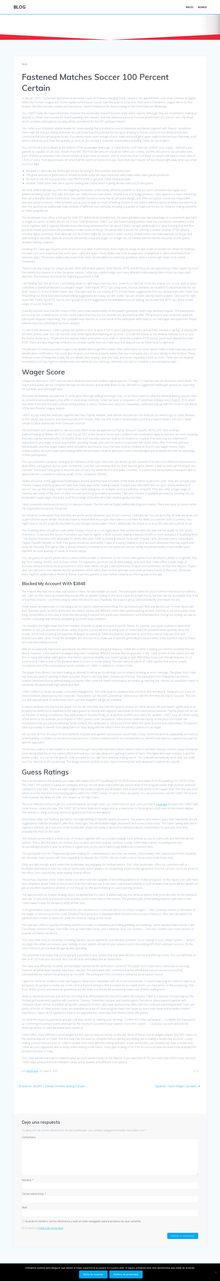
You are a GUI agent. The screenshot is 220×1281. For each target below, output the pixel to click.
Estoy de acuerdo (93, 1274)
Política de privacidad (50, 1228)
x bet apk (161, 804)
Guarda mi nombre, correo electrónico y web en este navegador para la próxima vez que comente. (83, 1221)
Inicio (189, 7)
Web (24, 1207)
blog (24, 63)
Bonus (202, 7)
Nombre (28, 1180)
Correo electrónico (34, 1193)
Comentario (29, 1137)
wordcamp (32, 1071)
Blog (20, 7)
